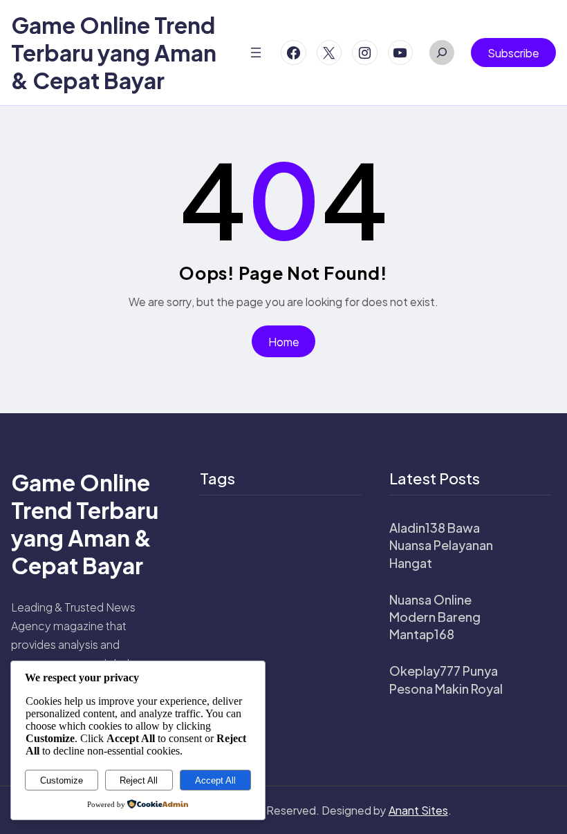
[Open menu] (256, 52)
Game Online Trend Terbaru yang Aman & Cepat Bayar (113, 52)
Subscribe (513, 53)
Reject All (139, 780)
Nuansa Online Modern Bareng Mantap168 (435, 616)
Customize (61, 780)
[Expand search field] (441, 52)
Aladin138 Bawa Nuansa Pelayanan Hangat (441, 545)
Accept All (215, 780)
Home (283, 341)
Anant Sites (418, 810)
